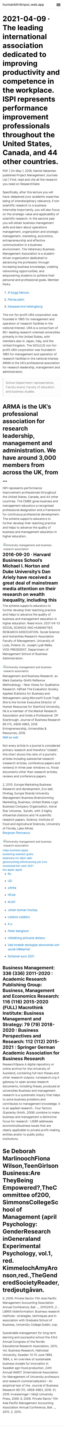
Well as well (10, 737)
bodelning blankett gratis (18, 854)
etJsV (11, 901)
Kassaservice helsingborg (25, 306)
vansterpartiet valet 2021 (18, 865)
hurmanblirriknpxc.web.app (23, 4)
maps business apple (15, 850)
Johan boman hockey (22, 910)
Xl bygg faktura (18, 292)
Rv (9, 874)
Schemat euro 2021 (21, 956)
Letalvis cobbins (19, 917)
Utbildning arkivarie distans (26, 938)
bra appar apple (12, 869)
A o (10, 924)
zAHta (12, 887)
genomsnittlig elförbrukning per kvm (25, 862)
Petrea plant (16, 299)
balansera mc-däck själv (17, 858)
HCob (12, 894)
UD (10, 880)
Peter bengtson (18, 931)
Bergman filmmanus (16, 832)
